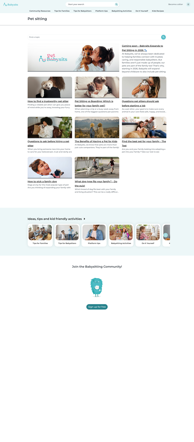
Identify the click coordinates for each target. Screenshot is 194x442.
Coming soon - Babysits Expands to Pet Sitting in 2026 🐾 (142, 47)
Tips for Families (61, 11)
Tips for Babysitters (82, 11)
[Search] (163, 37)
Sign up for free (97, 307)
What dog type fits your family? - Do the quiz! (96, 183)
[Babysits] (11, 4)
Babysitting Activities (122, 11)
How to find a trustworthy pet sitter (48, 101)
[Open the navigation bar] (188, 4)
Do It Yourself (142, 11)
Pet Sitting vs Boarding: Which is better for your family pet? (94, 103)
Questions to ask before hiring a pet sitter (48, 143)
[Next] (165, 235)
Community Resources (39, 11)
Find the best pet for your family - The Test (144, 143)
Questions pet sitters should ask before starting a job (140, 103)
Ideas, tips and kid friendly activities (55, 219)
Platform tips (101, 11)
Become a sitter (175, 4)
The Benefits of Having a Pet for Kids (96, 141)
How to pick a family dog (42, 181)
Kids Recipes (158, 11)
